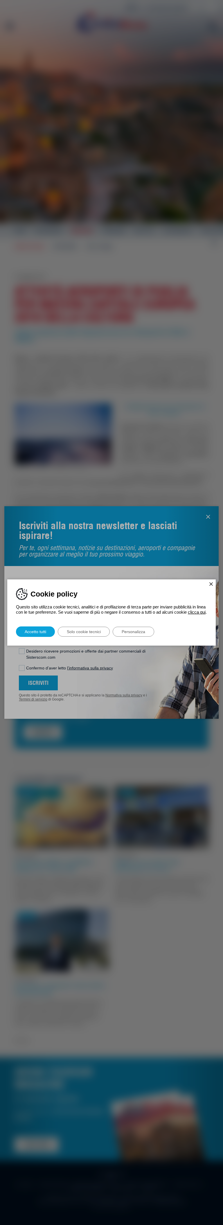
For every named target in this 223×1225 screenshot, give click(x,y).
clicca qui (197, 612)
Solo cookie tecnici (84, 631)
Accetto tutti (35, 631)
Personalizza (133, 631)
